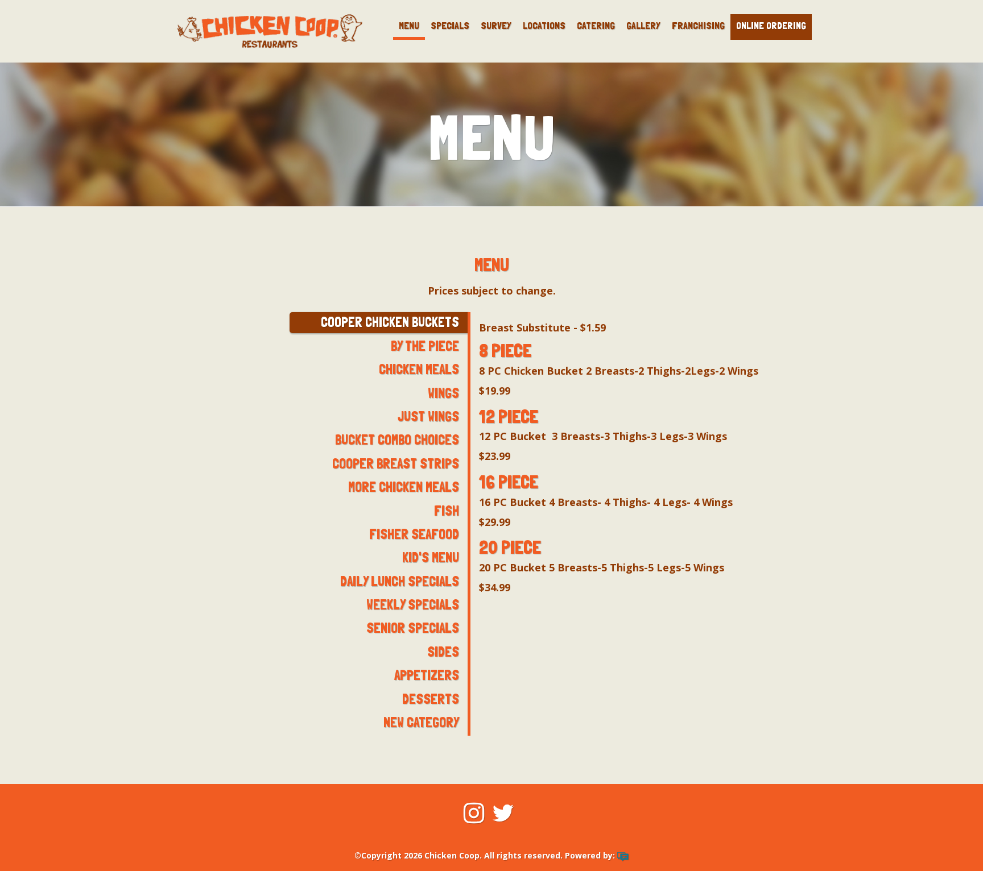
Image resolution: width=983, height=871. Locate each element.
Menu (409, 25)
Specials (450, 25)
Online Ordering (771, 25)
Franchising (698, 25)
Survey (496, 25)
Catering (596, 25)
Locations (544, 25)
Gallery (643, 25)
